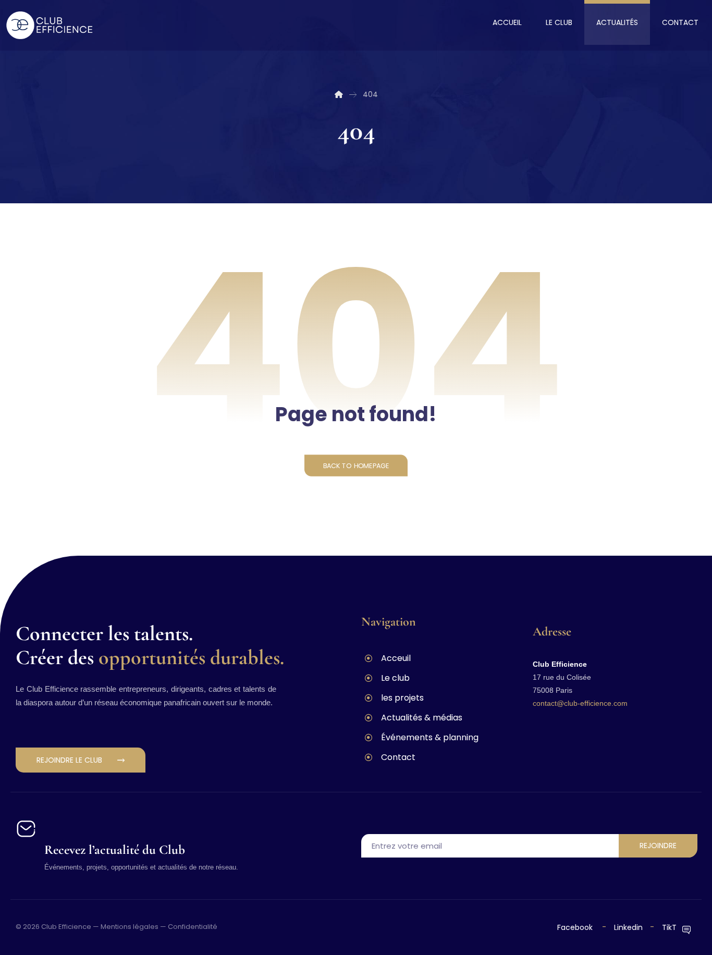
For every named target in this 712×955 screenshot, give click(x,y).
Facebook (576, 927)
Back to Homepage (356, 465)
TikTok (673, 927)
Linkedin (627, 927)
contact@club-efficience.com (580, 703)
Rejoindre (658, 845)
